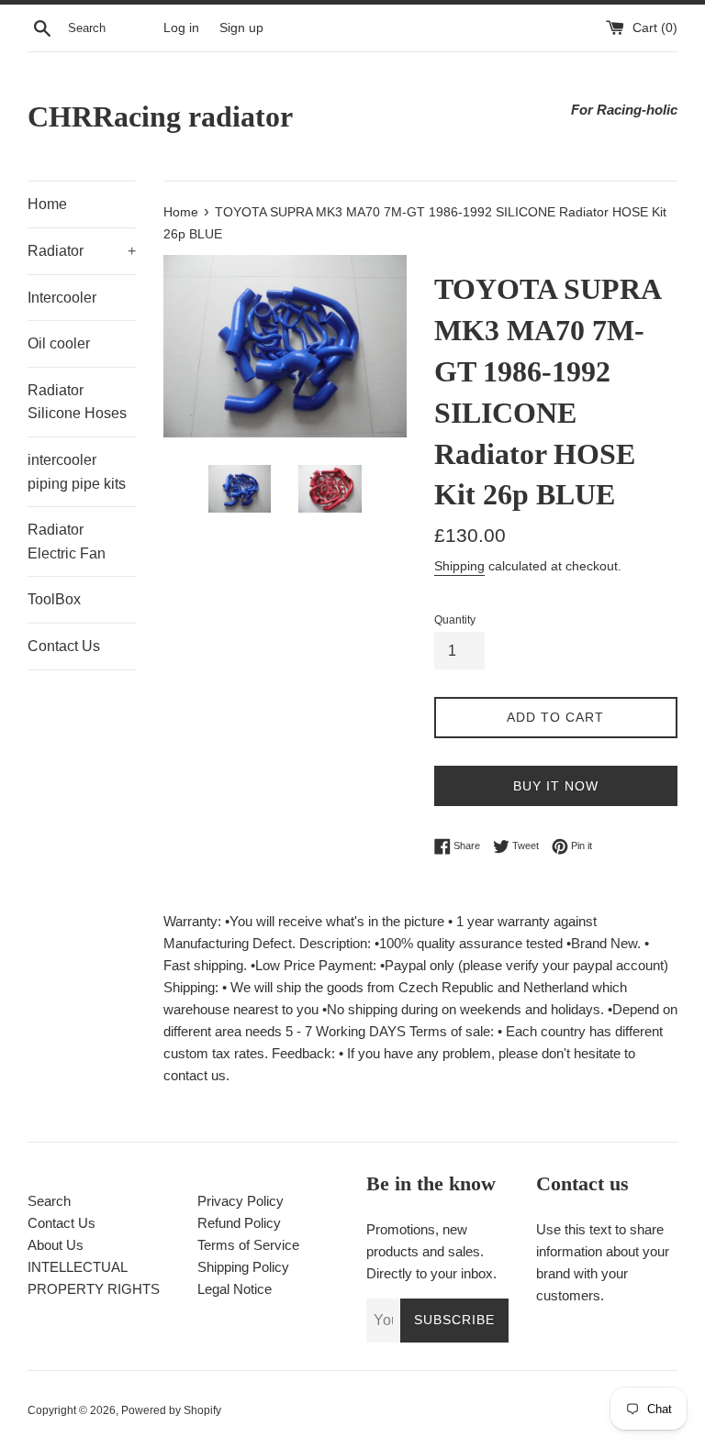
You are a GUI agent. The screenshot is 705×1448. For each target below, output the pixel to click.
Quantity (455, 619)
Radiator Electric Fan (67, 541)
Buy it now (556, 786)
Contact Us (64, 646)
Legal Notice (234, 1289)
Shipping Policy (243, 1267)
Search (49, 1201)
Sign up (241, 28)
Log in (181, 28)
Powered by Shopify (171, 1410)
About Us (56, 1245)
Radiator (82, 251)
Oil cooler (59, 343)
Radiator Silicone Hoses (77, 402)
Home (47, 204)
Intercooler (62, 297)
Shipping (459, 565)
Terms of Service (248, 1245)
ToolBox (54, 599)
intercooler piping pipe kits (77, 472)
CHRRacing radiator (160, 116)
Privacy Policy (240, 1201)
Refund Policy (239, 1223)
